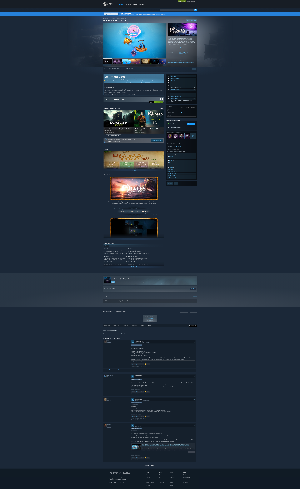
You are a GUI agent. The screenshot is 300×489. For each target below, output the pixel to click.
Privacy (171, 474)
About (135, 4)
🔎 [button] (162, 153)
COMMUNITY (128, 4)
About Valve (162, 474)
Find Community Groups (173, 177)
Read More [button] (191, 452)
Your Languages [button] (111, 330)
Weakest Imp (110, 375)
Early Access (170, 62)
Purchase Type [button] (116, 325)
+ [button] (193, 62)
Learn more (147, 82)
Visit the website (171, 154)
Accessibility (172, 477)
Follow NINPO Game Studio (121, 278)
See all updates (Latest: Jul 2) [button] (113, 135)
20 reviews (109, 342)
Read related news (172, 173)
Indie (180, 145)
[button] (105, 10)
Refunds (171, 485)
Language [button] (126, 325)
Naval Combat (185, 62)
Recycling (161, 482)
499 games (109, 426)
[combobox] (177, 10)
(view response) (107, 371)
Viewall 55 (193, 136)
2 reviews (109, 376)
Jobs (160, 477)
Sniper (191, 62)
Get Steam (185, 474)
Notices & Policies (174, 480)
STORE (121, 4)
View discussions (171, 175)
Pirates (175, 62)
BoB (108, 398)
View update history (172, 171)
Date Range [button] (134, 325)
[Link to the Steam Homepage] (108, 5)
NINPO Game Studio (183, 52)
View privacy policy (172, 169)
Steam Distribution (150, 482)
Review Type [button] (107, 325)
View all (195, 296)
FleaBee (109, 424)
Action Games (112, 18)
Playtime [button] (143, 325)
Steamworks (148, 480)
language (193, 1)
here (128, 301)
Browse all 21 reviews (149, 465)
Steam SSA (148, 477)
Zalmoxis (109, 341)
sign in (188, 1)
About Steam (149, 474)
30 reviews (109, 400)
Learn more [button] (191, 123)
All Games (105, 18)
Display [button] (149, 325)
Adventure (176, 145)
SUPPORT (142, 4)
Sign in (105, 68)
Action (172, 145)
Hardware (161, 480)
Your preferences (193, 312)
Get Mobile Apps (186, 477)
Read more (160, 93)
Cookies (171, 482)
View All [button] (161, 108)
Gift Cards (148, 485)
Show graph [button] (192, 325)
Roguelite (180, 62)
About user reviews (184, 312)
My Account (185, 482)
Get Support (185, 480)
